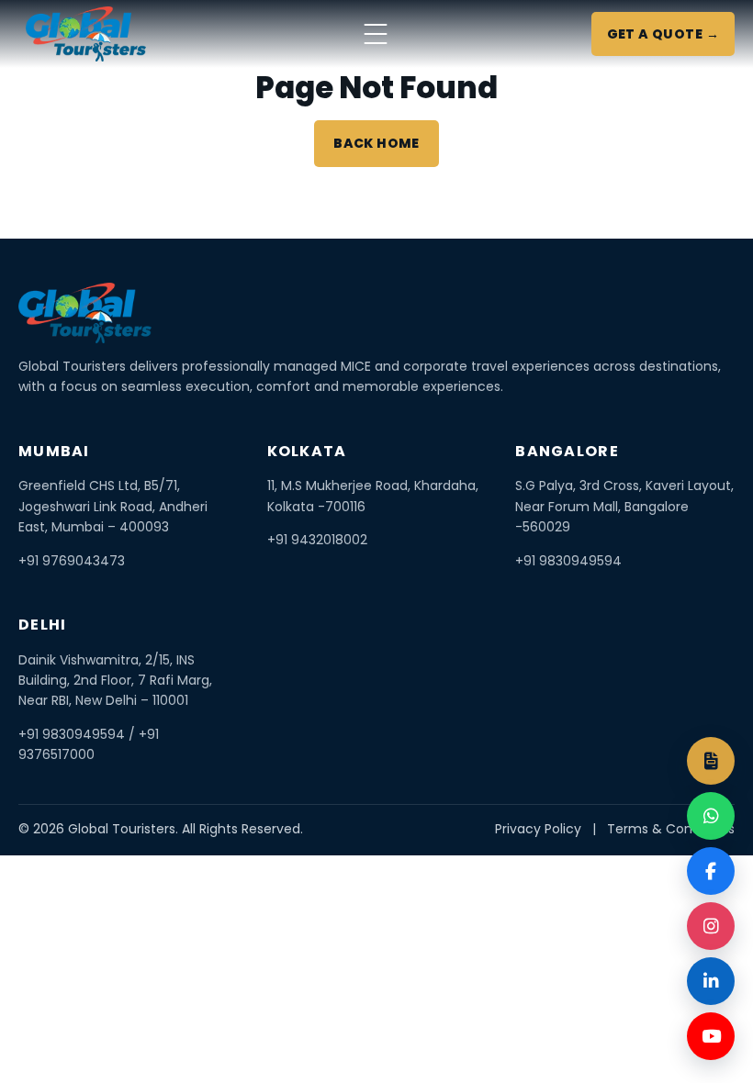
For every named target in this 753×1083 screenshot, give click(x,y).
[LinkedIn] (711, 981)
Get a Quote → (663, 34)
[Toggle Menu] (375, 34)
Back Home (376, 143)
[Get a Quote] (711, 761)
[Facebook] (711, 871)
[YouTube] (711, 1036)
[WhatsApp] (711, 816)
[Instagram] (711, 926)
